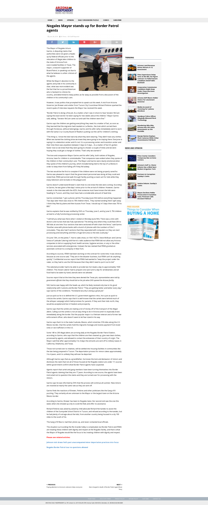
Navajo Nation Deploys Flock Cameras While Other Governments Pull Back (148, 138)
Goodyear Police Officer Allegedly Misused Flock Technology (146, 118)
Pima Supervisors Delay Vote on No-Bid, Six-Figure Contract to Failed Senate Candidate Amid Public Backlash (147, 79)
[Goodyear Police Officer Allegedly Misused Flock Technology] (132, 118)
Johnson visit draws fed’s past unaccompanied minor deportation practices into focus (83, 442)
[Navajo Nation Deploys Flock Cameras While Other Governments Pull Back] (132, 138)
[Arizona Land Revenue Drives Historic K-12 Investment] (132, 68)
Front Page (91, 499)
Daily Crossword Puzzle (88, 20)
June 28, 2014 (53, 36)
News (60, 20)
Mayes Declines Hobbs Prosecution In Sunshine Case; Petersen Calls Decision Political (146, 196)
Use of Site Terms (105, 499)
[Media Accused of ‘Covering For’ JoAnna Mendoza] (132, 109)
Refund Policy (133, 499)
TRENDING (129, 57)
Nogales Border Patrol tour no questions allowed (67, 447)
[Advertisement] (84, 466)
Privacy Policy (119, 499)
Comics (106, 20)
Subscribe (117, 20)
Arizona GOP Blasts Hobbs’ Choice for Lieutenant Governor (147, 100)
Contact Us (156, 499)
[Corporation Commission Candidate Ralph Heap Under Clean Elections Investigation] (132, 89)
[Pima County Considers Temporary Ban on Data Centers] (132, 158)
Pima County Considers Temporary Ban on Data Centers (146, 158)
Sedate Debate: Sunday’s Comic (147, 184)
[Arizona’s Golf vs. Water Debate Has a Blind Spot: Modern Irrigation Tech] (132, 167)
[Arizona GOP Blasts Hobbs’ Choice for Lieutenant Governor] (132, 100)
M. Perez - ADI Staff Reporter (70, 36)
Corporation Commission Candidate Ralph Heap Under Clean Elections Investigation (147, 90)
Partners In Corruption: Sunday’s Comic (146, 175)
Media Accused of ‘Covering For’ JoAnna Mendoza (145, 109)
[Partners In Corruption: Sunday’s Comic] (132, 176)
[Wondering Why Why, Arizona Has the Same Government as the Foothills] (132, 127)
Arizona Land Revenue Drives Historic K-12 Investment (146, 67)
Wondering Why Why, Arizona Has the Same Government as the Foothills (146, 128)
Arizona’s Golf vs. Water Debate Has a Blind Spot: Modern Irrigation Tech (147, 167)
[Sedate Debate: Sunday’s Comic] (132, 186)
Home (50, 20)
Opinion (70, 20)
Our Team (145, 499)
